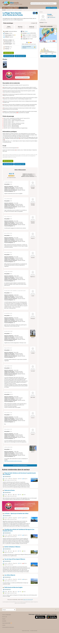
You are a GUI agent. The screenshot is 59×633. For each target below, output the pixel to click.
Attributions (41, 41)
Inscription (48, 7)
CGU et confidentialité (6, 614)
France (26, 31)
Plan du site (4, 616)
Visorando (4, 9)
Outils (4, 7)
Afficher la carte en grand (48, 56)
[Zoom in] (55, 30)
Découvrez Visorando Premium (27, 47)
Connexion (54, 7)
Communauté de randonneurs (8, 627)
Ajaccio (28, 33)
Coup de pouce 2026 (6, 623)
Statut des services (25, 630)
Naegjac (49, 14)
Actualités (4, 620)
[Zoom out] (55, 32)
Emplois (3, 618)
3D (53, 41)
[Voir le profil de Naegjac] (43, 17)
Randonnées (10, 7)
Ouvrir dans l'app (9, 52)
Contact (3, 625)
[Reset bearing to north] (55, 34)
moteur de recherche (27, 599)
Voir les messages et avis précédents (20, 465)
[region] (48, 35)
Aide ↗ (16, 7)
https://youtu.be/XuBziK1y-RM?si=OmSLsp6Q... (13, 461)
